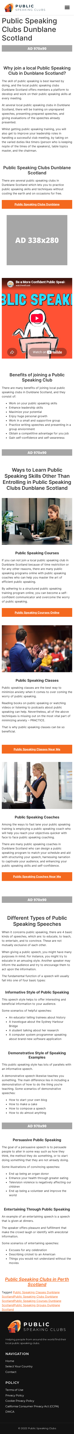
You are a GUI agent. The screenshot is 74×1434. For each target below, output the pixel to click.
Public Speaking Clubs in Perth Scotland (37, 1282)
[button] (67, 7)
